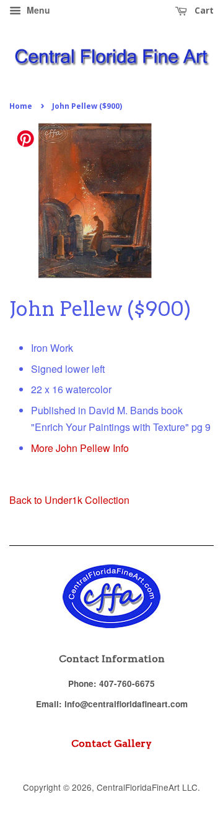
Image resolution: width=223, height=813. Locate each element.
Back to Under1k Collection (69, 500)
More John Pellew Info (80, 448)
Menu (37, 10)
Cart (203, 10)
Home (20, 106)
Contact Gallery (111, 743)
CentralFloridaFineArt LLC (147, 787)
